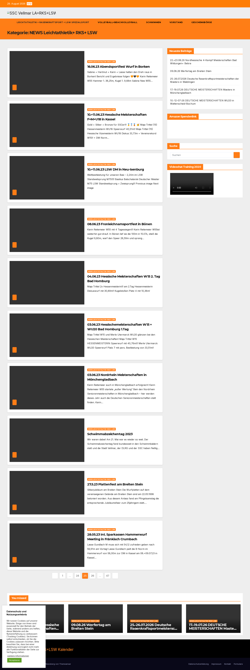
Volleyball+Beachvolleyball (118, 22)
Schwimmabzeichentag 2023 (110, 434)
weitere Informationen (18, 656)
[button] (235, 22)
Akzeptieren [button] (14, 660)
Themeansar (65, 664)
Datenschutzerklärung (199, 664)
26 (92, 575)
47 (107, 575)
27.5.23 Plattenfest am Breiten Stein (115, 484)
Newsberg (50, 664)
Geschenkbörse (202, 22)
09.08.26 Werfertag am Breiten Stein (190, 71)
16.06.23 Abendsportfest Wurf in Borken (118, 67)
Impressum (216, 664)
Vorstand (177, 22)
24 (77, 575)
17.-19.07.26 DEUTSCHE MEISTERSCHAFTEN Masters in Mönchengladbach (213, 628)
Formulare (238, 664)
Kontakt (227, 664)
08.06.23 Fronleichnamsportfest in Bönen (119, 224)
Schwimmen (154, 22)
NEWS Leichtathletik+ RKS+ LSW (101, 61)
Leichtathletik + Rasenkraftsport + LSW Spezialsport (53, 22)
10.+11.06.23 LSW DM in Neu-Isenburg (115, 169)
